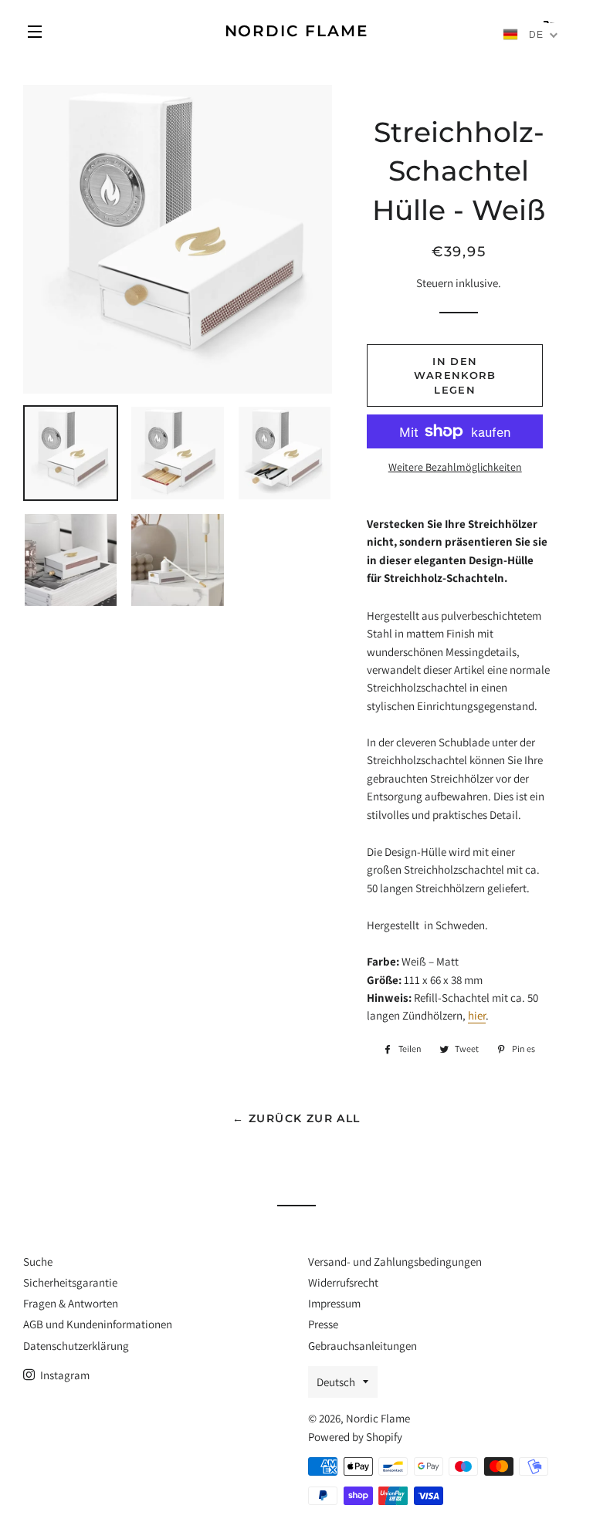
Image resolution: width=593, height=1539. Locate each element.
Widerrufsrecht (343, 1282)
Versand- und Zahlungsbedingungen (395, 1261)
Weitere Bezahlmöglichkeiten (455, 467)
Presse (323, 1324)
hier (477, 1015)
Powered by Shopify (355, 1436)
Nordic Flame (297, 31)
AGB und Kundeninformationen (97, 1324)
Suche (38, 1261)
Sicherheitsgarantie (70, 1282)
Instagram (64, 1375)
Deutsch (336, 1382)
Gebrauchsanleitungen (362, 1345)
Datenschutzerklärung (76, 1345)
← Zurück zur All (296, 1118)
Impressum (334, 1303)
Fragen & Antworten (70, 1303)
